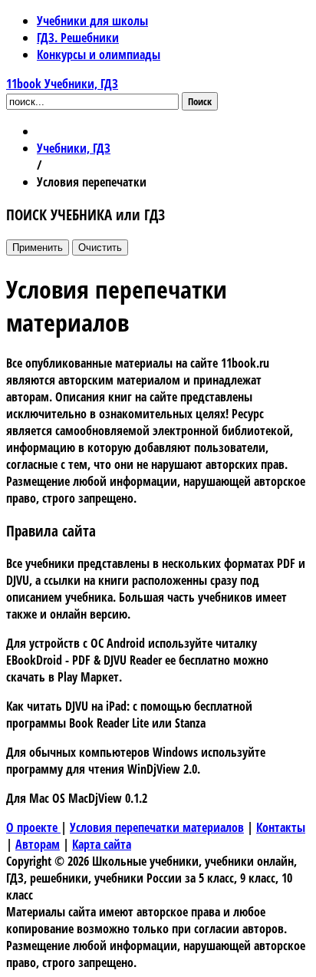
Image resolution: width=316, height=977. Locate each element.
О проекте (33, 827)
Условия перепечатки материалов (157, 827)
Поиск (200, 101)
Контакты (280, 827)
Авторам (37, 844)
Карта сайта (101, 844)
